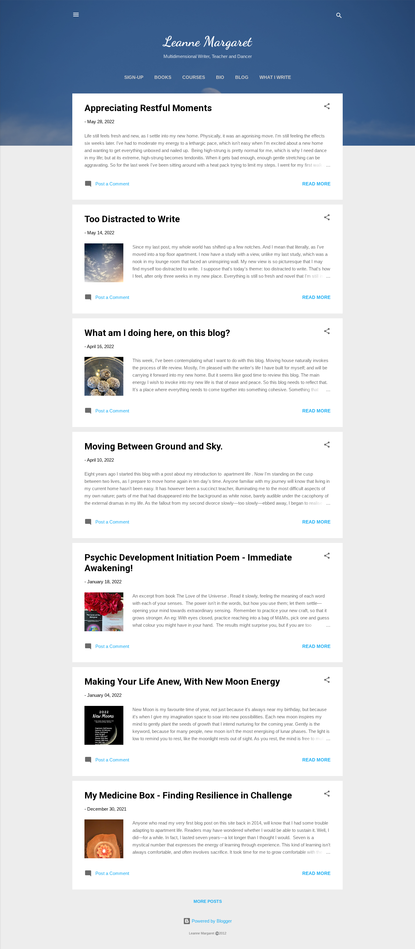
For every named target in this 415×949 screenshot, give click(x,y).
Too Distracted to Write (132, 219)
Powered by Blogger (211, 921)
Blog (242, 77)
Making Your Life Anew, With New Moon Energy (182, 681)
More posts (208, 901)
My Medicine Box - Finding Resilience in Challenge (188, 795)
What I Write (275, 77)
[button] (327, 107)
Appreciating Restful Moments (148, 108)
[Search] (339, 16)
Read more (316, 183)
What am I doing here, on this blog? (157, 332)
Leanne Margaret (207, 41)
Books (162, 77)
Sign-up (133, 77)
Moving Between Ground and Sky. (153, 446)
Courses (193, 77)
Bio (220, 77)
